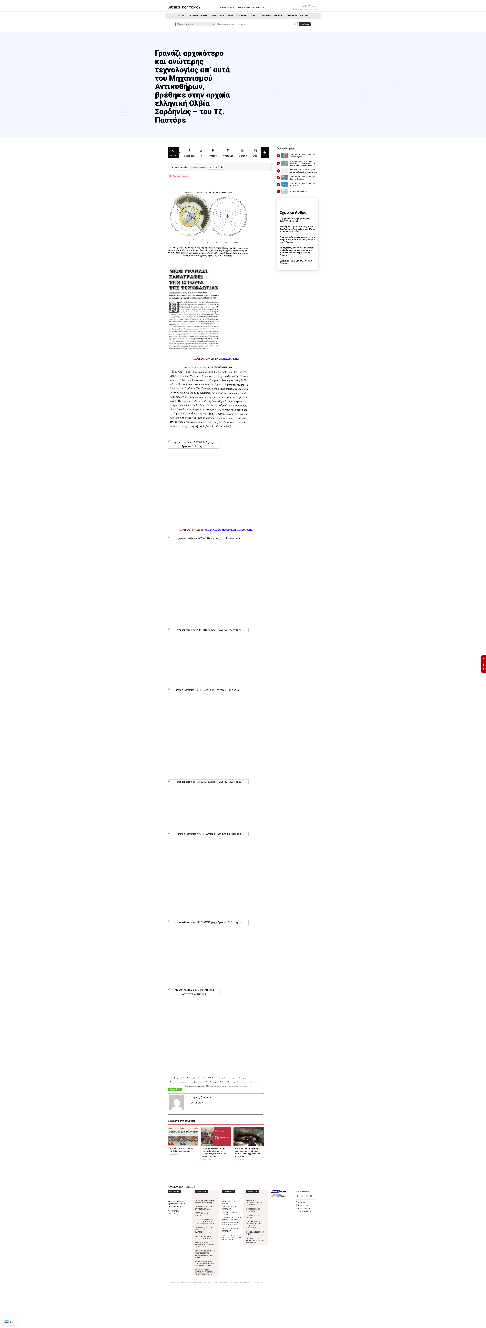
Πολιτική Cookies (302, 1205)
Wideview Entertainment (220, 1282)
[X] (306, 1196)
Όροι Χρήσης (300, 1202)
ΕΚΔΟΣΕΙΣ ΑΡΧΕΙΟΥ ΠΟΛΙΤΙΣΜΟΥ (229, 1208)
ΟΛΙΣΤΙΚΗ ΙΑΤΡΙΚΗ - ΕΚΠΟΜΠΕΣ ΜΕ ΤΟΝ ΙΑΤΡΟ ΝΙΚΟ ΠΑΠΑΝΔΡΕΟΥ (253, 1224)
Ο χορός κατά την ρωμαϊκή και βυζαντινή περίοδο (294, 219)
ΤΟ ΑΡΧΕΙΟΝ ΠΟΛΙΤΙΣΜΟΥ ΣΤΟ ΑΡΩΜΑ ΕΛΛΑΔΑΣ (204, 1208)
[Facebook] (297, 1196)
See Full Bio (195, 1102)
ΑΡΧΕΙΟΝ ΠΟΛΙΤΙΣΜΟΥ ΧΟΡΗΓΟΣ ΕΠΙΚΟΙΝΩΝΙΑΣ (231, 1223)
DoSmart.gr (198, 1282)
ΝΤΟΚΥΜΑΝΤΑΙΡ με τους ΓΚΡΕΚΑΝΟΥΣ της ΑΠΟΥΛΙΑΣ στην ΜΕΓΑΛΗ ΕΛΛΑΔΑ (205, 1263)
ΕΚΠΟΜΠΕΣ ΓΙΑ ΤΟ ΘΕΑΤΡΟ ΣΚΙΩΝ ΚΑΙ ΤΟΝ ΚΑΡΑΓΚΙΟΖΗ (255, 1240)
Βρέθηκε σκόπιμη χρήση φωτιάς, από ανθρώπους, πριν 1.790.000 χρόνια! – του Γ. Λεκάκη (298, 239)
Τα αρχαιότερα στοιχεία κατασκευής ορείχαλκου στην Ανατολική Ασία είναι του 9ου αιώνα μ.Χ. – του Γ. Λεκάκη (297, 251)
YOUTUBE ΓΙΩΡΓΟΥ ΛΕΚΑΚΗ (202, 1214)
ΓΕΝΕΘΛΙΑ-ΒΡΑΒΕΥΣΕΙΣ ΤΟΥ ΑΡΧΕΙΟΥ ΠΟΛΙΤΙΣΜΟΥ (232, 1218)
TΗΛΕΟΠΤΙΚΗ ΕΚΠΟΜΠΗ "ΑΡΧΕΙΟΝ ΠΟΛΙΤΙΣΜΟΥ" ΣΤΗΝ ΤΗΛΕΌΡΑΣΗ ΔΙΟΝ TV (205, 1221)
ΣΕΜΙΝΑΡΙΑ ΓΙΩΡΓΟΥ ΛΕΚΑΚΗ (229, 1213)
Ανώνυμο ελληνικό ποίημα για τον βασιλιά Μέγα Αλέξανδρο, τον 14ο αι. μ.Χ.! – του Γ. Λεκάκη (297, 229)
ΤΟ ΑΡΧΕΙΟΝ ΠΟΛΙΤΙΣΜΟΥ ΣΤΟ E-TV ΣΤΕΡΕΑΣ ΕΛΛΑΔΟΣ (204, 1230)
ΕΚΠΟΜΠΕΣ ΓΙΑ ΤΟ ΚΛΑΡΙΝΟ (253, 1216)
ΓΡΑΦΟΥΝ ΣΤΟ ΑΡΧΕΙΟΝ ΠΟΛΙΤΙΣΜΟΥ (231, 1230)
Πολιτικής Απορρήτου (303, 1208)
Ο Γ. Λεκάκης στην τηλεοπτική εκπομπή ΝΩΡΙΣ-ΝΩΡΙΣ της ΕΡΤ (205, 1201)
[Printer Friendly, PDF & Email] (175, 1090)
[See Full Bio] (202, 1103)
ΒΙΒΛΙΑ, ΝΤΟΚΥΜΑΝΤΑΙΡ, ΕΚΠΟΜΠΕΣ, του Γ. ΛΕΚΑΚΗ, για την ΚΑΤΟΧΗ (232, 1237)
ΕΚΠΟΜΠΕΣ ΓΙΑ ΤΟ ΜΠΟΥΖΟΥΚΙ (253, 1210)
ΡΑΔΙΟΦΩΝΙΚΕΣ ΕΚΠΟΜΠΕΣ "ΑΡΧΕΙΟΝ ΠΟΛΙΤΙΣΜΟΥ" (254, 1202)
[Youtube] (311, 1196)
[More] (265, 152)
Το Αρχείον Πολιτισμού (303, 1211)
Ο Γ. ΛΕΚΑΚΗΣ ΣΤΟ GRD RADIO (255, 1233)
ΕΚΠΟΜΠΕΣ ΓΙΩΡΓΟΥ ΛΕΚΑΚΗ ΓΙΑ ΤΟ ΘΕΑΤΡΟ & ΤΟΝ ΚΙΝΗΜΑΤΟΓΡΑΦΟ (205, 1272)
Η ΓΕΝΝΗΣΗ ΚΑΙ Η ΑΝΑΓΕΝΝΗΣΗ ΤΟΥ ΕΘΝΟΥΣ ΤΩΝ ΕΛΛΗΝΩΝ (205, 1244)
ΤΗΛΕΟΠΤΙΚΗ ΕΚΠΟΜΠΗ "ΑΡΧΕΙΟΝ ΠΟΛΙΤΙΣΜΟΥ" (204, 1237)
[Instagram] (302, 1196)
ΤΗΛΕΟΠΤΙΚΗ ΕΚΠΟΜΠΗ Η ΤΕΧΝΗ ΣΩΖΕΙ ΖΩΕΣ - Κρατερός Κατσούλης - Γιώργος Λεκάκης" (205, 1254)
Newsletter (484, 664)
